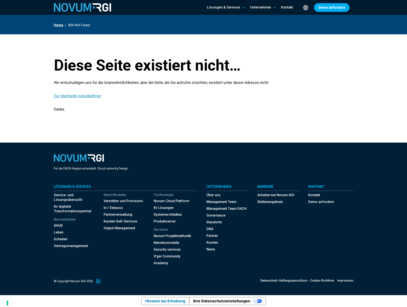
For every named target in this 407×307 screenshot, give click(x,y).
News (210, 249)
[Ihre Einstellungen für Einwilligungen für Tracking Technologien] (7, 303)
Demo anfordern (321, 202)
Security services (167, 249)
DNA (209, 229)
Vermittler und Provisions (123, 201)
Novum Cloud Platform (171, 201)
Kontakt (314, 195)
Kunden (212, 242)
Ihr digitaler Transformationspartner (73, 208)
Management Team (221, 202)
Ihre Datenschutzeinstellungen (221, 301)
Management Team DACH (226, 209)
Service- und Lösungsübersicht (68, 197)
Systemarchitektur (168, 215)
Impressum (345, 280)
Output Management (119, 228)
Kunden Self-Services (120, 221)
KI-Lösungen (164, 208)
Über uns (213, 195)
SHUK (58, 226)
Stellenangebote (270, 202)
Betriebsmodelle (166, 243)
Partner (212, 236)
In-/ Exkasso (113, 208)
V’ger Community (167, 256)
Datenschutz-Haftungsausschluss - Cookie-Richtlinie (297, 280)
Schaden (60, 239)
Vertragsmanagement (71, 246)
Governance (215, 215)
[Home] (82, 7)
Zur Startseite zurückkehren (77, 96)
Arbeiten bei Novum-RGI (275, 195)
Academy (161, 263)
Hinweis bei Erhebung (165, 301)
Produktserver (165, 221)
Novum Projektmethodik (172, 236)
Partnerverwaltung (118, 215)
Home (58, 25)
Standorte (214, 222)
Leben (58, 232)
